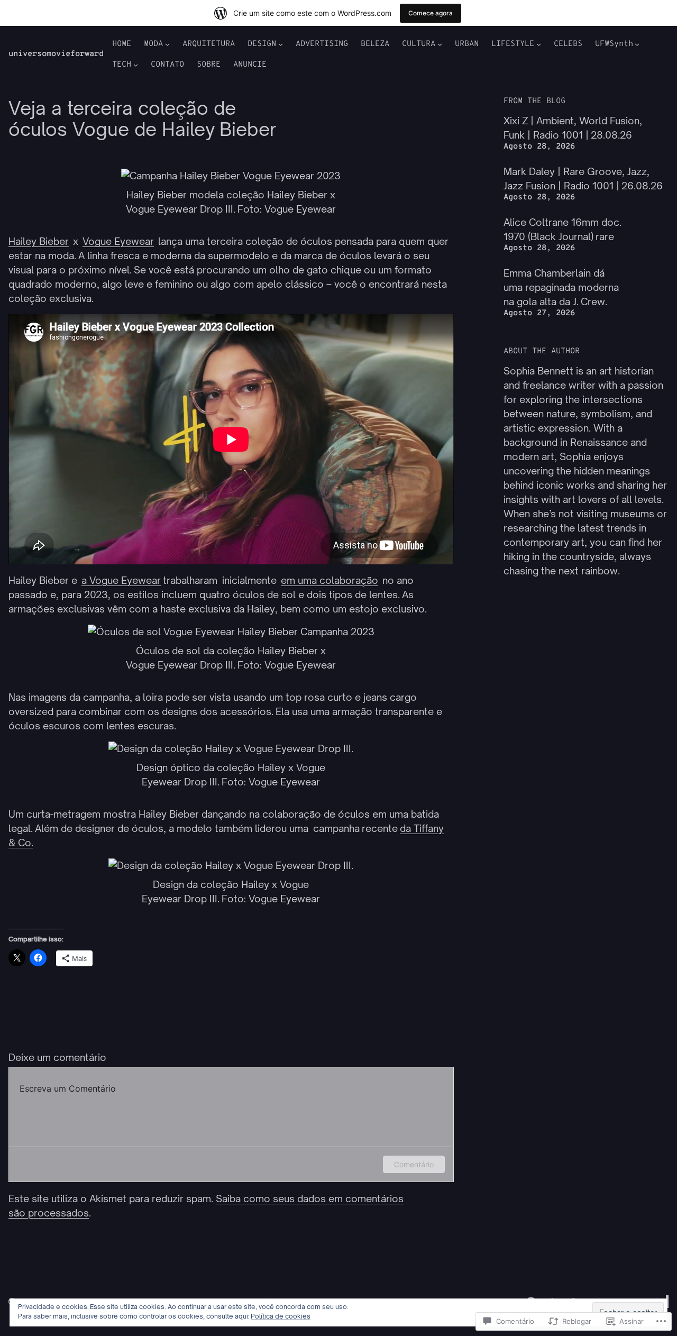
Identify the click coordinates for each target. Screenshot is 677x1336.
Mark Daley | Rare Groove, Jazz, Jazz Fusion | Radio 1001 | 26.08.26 (583, 178)
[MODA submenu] (167, 44)
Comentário (414, 1164)
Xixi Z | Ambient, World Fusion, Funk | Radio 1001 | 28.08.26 (573, 128)
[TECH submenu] (135, 64)
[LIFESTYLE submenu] (538, 44)
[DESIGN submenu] (280, 44)
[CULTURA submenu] (439, 44)
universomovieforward (56, 54)
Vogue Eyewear (118, 241)
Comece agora (430, 13)
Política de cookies (280, 1316)
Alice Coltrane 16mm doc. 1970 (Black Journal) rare (562, 229)
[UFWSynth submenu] (637, 44)
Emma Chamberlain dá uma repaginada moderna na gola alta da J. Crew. (561, 287)
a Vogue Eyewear (121, 580)
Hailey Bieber (38, 241)
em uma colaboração (329, 580)
